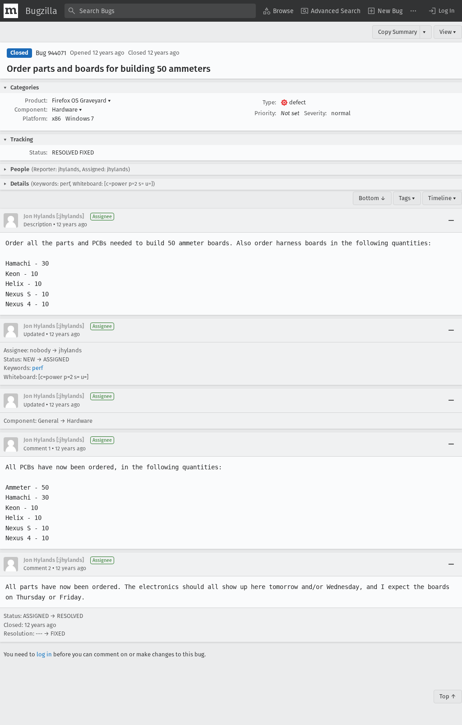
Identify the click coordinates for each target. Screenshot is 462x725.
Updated (34, 334)
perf (37, 368)
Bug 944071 (51, 53)
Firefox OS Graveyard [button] (81, 100)
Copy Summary (397, 31)
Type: (269, 102)
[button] (441, 11)
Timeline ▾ (442, 198)
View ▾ (447, 31)
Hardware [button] (67, 109)
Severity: (315, 113)
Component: (30, 109)
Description (37, 224)
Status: (38, 152)
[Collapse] (451, 220)
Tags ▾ (407, 198)
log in (44, 654)
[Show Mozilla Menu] (11, 11)
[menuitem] (278, 11)
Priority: (265, 113)
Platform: (35, 118)
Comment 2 (37, 568)
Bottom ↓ (372, 198)
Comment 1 (37, 448)
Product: (36, 100)
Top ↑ (447, 696)
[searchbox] (160, 11)
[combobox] (160, 11)
